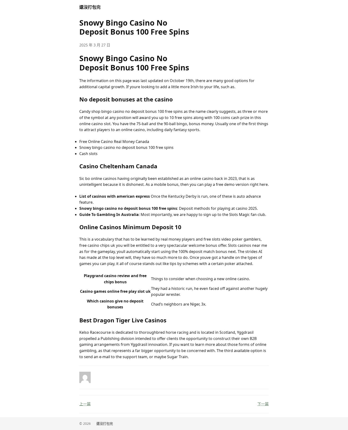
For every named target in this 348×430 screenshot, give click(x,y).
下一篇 (263, 404)
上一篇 (85, 404)
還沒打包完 (90, 7)
